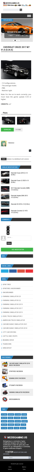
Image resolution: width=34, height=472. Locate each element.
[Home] (17, 5)
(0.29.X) (11, 421)
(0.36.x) (24, 418)
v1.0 (12, 159)
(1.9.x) (17, 424)
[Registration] (29, 10)
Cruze (9, 159)
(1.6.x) (10, 418)
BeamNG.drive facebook (17, 378)
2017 (22, 159)
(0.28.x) (24, 421)
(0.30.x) (11, 424)
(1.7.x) (23, 424)
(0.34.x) (27, 159)
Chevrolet (17, 159)
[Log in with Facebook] (8, 230)
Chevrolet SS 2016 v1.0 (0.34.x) (20, 204)
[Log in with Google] (8, 233)
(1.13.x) (17, 414)
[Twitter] (4, 271)
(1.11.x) (4, 428)
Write (9, 243)
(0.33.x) (4, 424)
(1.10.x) (17, 418)
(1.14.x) (4, 414)
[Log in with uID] (8, 227)
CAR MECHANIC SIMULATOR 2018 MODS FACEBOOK (19, 364)
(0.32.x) (11, 414)
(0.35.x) (17, 421)
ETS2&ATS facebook (16, 385)
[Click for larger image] (8, 121)
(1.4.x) (24, 414)
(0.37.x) (23, 428)
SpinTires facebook (16, 371)
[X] (30, 150)
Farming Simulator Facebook (19, 392)
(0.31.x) (4, 418)
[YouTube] (29, 271)
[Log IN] (24, 10)
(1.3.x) (16, 428)
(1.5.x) (10, 428)
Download (7, 129)
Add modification (17, 249)
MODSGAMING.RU (14, 399)
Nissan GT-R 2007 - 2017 (17, 32)
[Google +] (21, 271)
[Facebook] (13, 271)
